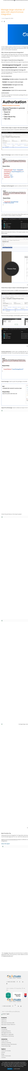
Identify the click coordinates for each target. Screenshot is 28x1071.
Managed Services (6, 1032)
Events (3, 1052)
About (22, 0)
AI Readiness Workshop (7, 1036)
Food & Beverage (6, 1046)
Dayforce (3, 1019)
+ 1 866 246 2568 (10, 981)
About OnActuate (6, 1056)
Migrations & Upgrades (7, 1034)
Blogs (2, 1054)
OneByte (6, 953)
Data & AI (3, 1021)
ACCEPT (10, 1068)
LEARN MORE (17, 1068)
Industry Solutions (16, 0)
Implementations (6, 1031)
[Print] (5, 21)
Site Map (18, 1011)
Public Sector (4, 1041)
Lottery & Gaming (6, 1042)
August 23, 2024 (9, 18)
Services (10, 0)
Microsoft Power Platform (8, 1024)
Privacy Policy (18, 988)
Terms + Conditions (10, 988)
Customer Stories (6, 1051)
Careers (26, 0)
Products (5, 0)
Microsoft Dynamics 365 (7, 1023)
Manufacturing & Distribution (9, 1044)
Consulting (4, 1029)
